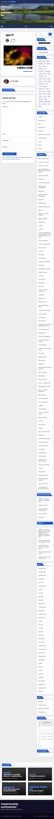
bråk (40, 66)
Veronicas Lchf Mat (43, 483)
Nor (39, 551)
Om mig (50, 816)
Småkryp (40, 428)
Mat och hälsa (41, 360)
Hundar (48, 78)
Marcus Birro (41, 353)
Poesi (39, 141)
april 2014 (40, 631)
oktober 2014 (41, 610)
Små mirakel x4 (42, 424)
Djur (39, 124)
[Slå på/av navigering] (26, 26)
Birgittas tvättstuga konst (44, 206)
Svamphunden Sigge (43, 442)
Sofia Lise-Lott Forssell (43, 431)
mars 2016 (40, 582)
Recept (40, 148)
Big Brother (41, 199)
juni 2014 (40, 624)
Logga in (40, 701)
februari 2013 (41, 681)
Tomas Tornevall (42, 456)
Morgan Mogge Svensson (44, 386)
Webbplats (4, 147)
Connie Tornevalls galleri (44, 244)
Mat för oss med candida (44, 134)
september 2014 (42, 614)
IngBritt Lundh (41, 298)
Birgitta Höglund (42, 203)
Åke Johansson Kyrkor (43, 158)
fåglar (49, 73)
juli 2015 (40, 589)
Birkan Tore (41, 210)
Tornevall (40, 468)
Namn (4, 134)
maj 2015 (40, 593)
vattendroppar (47, 101)
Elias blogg (41, 254)
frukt (45, 73)
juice (45, 81)
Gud (46, 76)
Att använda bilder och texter (42, 816)
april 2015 (40, 596)
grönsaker (41, 76)
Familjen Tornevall (42, 272)
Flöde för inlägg (42, 705)
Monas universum (42, 379)
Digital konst (41, 120)
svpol (46, 98)
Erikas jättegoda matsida (44, 268)
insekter (40, 81)
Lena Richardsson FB (43, 329)
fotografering (47, 71)
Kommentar (5, 106)
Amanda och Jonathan (43, 162)
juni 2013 (40, 666)
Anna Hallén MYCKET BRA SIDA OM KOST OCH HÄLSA (44, 171)
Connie (13, 39)
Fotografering (41, 127)
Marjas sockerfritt (42, 357)
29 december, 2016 (34, 778)
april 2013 (40, 673)
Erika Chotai (41, 265)
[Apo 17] (18, 55)
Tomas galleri (41, 449)
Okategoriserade (42, 138)
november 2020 (42, 568)
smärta (40, 96)
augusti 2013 (41, 659)
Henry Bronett (41, 282)
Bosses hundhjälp (42, 218)
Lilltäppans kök (42, 332)
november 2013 (42, 649)
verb (40, 104)
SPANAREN (41, 435)
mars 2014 (40, 635)
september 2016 (42, 575)
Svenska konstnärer (43, 445)
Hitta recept (41, 286)
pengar (47, 88)
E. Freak (40, 251)
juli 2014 (40, 621)
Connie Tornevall (42, 540)
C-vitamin (44, 66)
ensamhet (41, 71)
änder (40, 106)
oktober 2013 (41, 652)
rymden (40, 93)
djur (45, 68)
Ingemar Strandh (42, 301)
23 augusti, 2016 (34, 793)
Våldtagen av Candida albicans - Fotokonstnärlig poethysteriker (44, 531)
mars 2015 (40, 600)
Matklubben (41, 364)
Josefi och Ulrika (42, 313)
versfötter (44, 104)
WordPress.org (42, 712)
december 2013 (42, 645)
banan (48, 61)
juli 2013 (40, 663)
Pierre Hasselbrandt (43, 398)
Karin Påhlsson (42, 320)
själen (49, 93)
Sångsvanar (41, 517)
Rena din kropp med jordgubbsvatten (11, 790)
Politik (39, 145)
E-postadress (5, 140)
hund (45, 78)
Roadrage (40, 405)
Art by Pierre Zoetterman (44, 182)
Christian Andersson (43, 240)
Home (35, 816)
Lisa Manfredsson (42, 344)
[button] (49, 26)
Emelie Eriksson (42, 258)
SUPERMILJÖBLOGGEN (44, 438)
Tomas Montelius (42, 452)
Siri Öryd (40, 421)
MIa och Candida (42, 372)
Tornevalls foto (41, 471)
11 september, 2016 (8, 793)
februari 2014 (41, 638)
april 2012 (40, 691)
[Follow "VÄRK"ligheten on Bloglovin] (43, 52)
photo (40, 91)
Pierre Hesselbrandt (43, 402)
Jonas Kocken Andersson (44, 310)
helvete (40, 78)
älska (49, 104)
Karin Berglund (42, 317)
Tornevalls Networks (43, 475)
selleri (45, 93)
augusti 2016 (41, 579)
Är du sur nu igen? (42, 513)
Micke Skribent (42, 376)
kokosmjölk (41, 83)
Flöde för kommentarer (43, 708)
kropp (46, 83)
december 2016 (42, 572)
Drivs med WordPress (5, 816)
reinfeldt (48, 91)
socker (44, 96)
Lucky (40, 86)
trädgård (41, 101)
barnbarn (41, 63)
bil (44, 63)
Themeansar (19, 816)
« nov (39, 745)
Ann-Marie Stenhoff (43, 165)
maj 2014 (40, 628)
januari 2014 (41, 642)
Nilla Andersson (42, 395)
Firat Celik (40, 275)
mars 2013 (40, 677)
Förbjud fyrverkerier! (43, 505)
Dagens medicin (42, 247)
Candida (40, 68)
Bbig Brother (41, 191)
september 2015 (42, 586)
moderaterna (41, 88)
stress (49, 96)
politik (44, 91)
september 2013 (42, 656)
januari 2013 (41, 684)
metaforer (45, 86)
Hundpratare (41, 294)
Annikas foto (41, 179)
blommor (49, 63)
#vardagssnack (42, 61)
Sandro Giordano (42, 409)
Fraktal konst (27, 71)
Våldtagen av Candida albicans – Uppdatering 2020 (44, 500)
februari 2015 (41, 603)
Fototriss (40, 73)
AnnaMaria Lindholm (43, 175)
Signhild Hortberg (42, 417)
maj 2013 (40, 670)
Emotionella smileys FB (44, 261)
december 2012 (42, 688)
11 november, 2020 (8, 778)
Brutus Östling (41, 222)
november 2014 (42, 607)
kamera (49, 81)
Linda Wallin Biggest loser (44, 336)
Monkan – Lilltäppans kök (44, 383)
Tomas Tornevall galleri (44, 464)
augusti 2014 (41, 617)
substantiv (41, 98)
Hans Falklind (41, 279)
